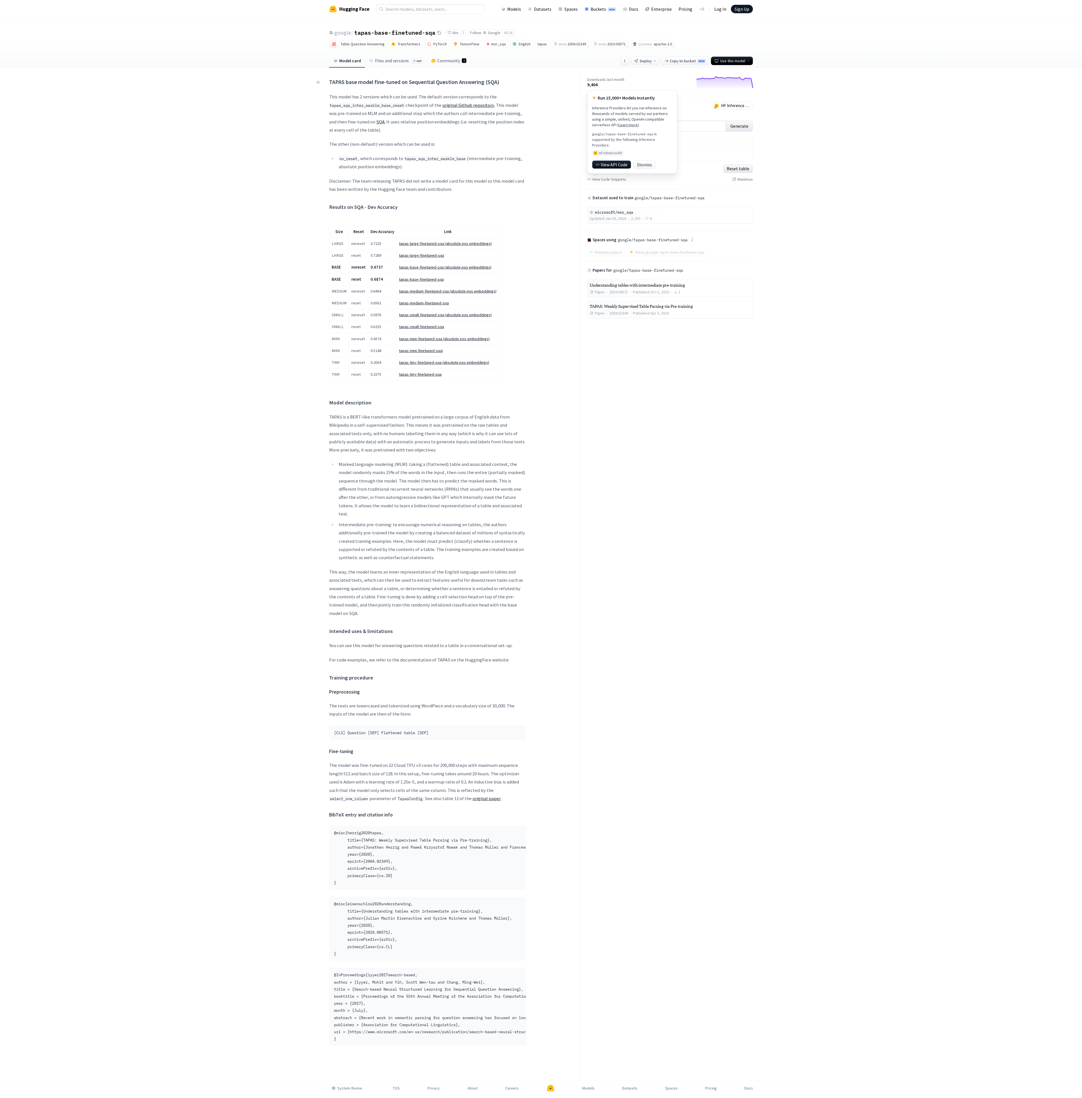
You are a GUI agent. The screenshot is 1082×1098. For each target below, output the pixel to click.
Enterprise (661, 9)
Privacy (433, 1088)
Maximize (745, 179)
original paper (487, 798)
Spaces (571, 9)
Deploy (646, 60)
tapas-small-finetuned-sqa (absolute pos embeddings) (445, 314)
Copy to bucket (687, 60)
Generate (739, 126)
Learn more (628, 124)
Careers (512, 1088)
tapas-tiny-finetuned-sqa (420, 374)
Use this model (732, 60)
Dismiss (644, 164)
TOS (396, 1088)
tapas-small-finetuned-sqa (421, 326)
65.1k (508, 32)
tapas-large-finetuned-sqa (421, 255)
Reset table (738, 168)
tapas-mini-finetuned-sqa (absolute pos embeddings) (444, 338)
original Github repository (468, 105)
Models (514, 9)
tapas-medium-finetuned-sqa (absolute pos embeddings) (447, 291)
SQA (380, 122)
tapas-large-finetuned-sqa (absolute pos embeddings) (445, 243)
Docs (633, 9)
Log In (720, 9)
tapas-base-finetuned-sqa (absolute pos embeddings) (445, 267)
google (342, 32)
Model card (350, 60)
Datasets (542, 9)
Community (451, 60)
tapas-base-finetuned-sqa (394, 32)
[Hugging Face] (551, 1088)
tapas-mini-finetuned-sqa (420, 350)
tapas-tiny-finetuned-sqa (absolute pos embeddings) (444, 362)
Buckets (603, 9)
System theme (349, 1088)
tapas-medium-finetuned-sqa (424, 303)
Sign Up (742, 9)
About (472, 1088)
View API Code (614, 164)
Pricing (685, 9)
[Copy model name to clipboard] (439, 33)
